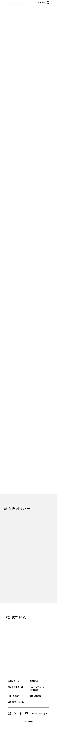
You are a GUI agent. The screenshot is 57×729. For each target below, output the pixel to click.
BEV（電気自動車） (9, 165)
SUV (17, 165)
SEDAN (22, 165)
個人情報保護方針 (15, 687)
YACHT (38, 165)
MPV (27, 165)
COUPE (32, 165)
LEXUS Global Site (16, 702)
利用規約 (34, 681)
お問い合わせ (13, 681)
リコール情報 (13, 696)
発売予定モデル (47, 165)
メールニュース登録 (40, 714)
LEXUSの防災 (36, 696)
